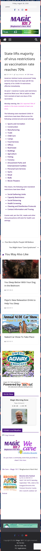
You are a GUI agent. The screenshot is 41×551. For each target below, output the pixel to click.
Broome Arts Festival (27, 476)
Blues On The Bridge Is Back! (20, 7)
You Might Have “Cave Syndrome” (22, 247)
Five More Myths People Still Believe (19, 242)
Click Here (22, 460)
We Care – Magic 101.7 (10, 469)
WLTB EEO (20, 543)
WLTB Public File (20, 546)
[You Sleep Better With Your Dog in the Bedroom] (20, 261)
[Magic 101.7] (4, 39)
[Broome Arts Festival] (10, 476)
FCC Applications (20, 548)
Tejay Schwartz (19, 74)
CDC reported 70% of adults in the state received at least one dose (19, 106)
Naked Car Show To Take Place (19, 337)
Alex (22, 478)
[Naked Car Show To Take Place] (20, 316)
